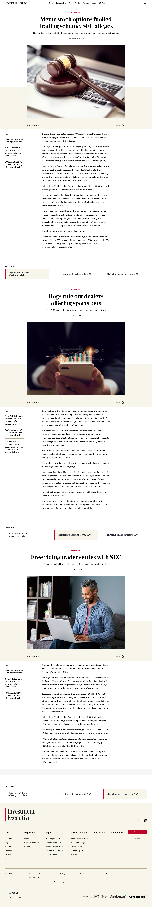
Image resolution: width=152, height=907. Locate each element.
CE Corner (103, 3)
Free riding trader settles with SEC (74, 274)
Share (118, 125)
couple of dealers (69, 476)
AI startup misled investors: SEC (122, 274)
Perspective (61, 3)
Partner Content (89, 3)
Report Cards (74, 3)
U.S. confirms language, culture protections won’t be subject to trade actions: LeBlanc (14, 446)
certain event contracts (77, 454)
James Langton (34, 125)
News (51, 3)
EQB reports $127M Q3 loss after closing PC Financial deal (13, 164)
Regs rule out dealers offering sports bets (19, 273)
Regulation (76, 12)
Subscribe (135, 3)
